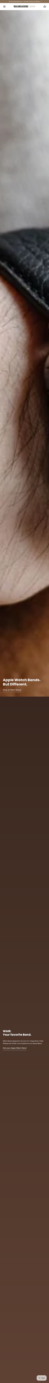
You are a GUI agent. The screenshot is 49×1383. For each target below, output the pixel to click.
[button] (4, 6)
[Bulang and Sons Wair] (24, 6)
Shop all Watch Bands (12, 690)
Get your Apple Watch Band (14, 1048)
